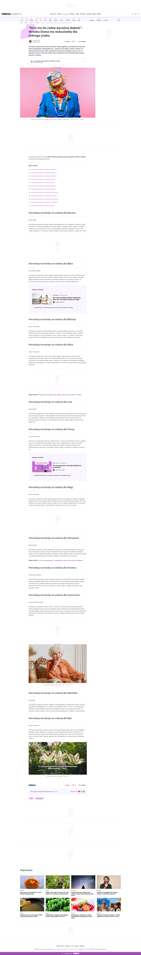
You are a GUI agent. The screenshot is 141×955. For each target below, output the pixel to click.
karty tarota (39, 798)
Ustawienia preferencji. (73, 949)
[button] (65, 14)
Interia (21, 22)
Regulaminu (54, 949)
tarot (31, 798)
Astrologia (37, 22)
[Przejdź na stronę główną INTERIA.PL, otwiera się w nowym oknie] (6, 14)
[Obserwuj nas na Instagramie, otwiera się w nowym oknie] (81, 791)
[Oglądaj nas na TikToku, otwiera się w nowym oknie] (84, 791)
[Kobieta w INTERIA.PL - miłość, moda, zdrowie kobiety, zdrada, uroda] (16, 14)
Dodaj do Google (45, 62)
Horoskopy (31, 22)
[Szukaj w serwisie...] (132, 14)
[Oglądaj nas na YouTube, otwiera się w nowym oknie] (79, 791)
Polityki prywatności (64, 949)
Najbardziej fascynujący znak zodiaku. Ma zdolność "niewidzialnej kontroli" (52, 475)
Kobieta (26, 22)
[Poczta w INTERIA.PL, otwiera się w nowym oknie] (135, 14)
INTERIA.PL (86, 949)
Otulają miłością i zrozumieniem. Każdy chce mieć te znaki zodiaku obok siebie (53, 307)
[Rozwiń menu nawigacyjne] (138, 14)
